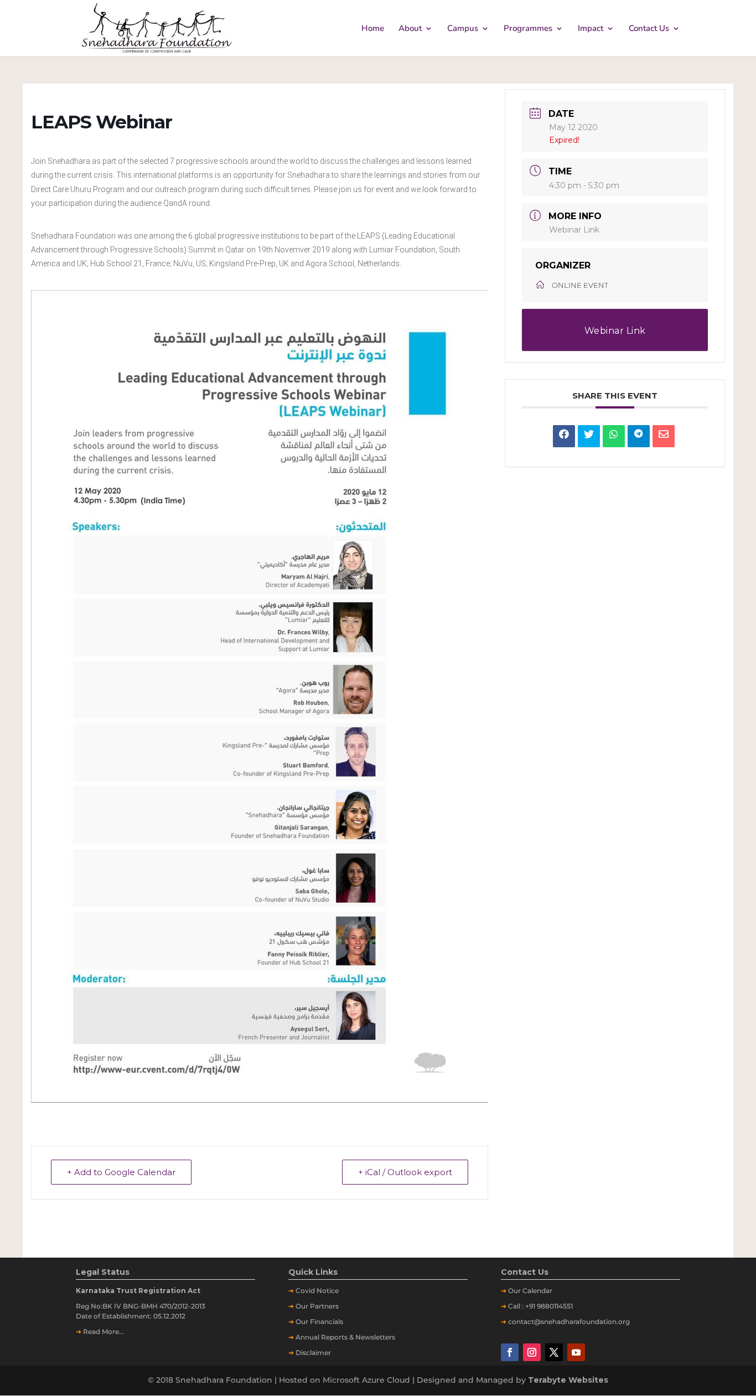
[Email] (664, 436)
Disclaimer (313, 1352)
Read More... (103, 1331)
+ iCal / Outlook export (405, 1172)
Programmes (528, 29)
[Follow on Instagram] (532, 1352)
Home (372, 29)
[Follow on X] (554, 1352)
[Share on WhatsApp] (614, 436)
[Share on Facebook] (564, 436)
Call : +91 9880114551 (540, 1306)
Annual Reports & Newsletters (345, 1337)
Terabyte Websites (568, 1380)
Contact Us (649, 29)
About (410, 29)
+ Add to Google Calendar (121, 1172)
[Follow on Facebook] (510, 1352)
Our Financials (319, 1321)
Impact (590, 29)
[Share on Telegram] (639, 436)
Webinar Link (574, 230)
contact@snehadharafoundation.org (569, 1321)
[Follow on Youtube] (576, 1352)
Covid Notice (317, 1290)
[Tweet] (589, 436)
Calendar (537, 1290)
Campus (462, 29)
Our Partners (317, 1306)
